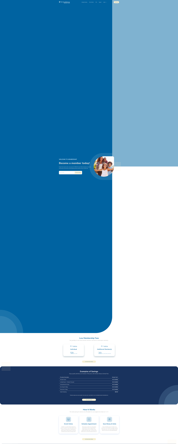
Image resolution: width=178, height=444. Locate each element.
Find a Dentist (91, 2)
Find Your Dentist (78, 172)
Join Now (116, 2)
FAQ (96, 2)
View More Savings (89, 399)
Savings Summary (84, 2)
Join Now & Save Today (89, 361)
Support (100, 2)
